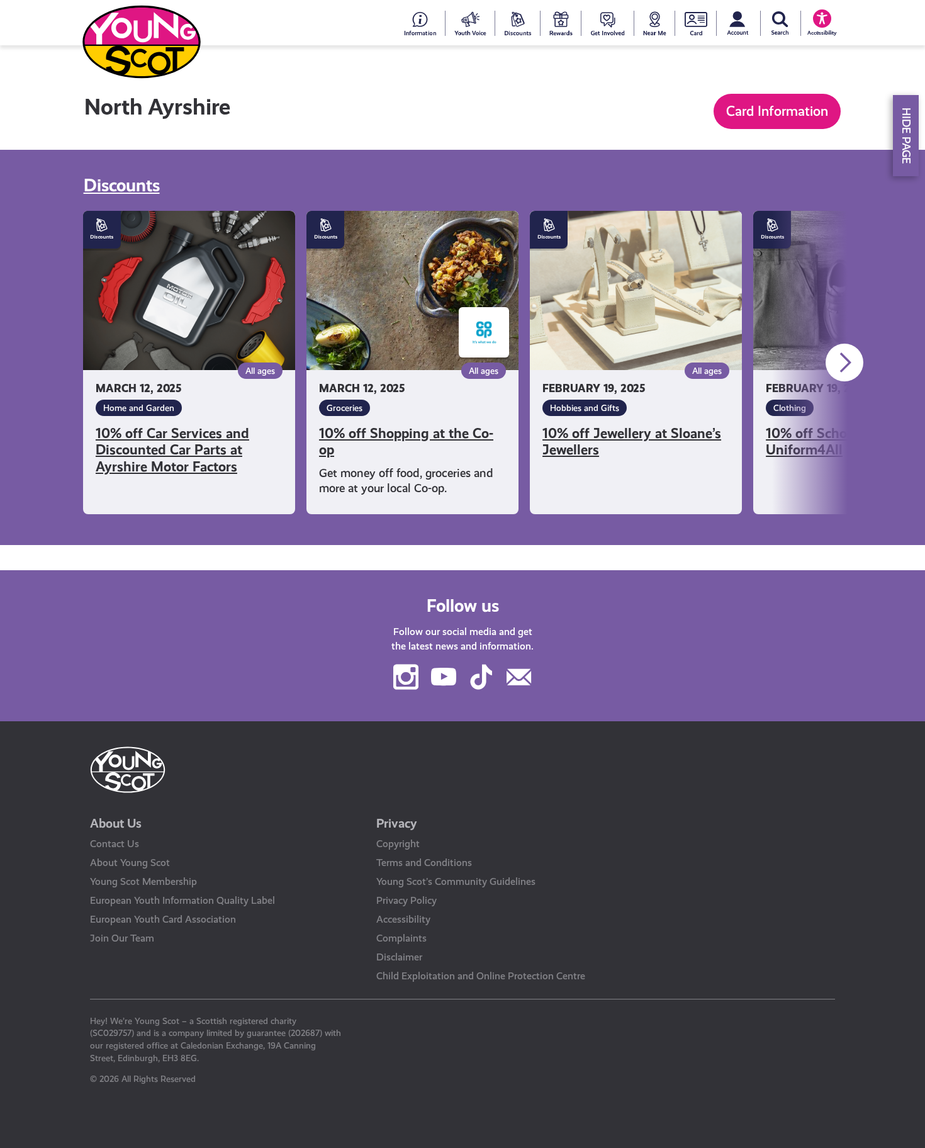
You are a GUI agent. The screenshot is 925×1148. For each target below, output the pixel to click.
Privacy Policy (406, 900)
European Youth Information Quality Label (182, 900)
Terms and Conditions (424, 863)
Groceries (344, 408)
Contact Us (114, 844)
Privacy (396, 823)
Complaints (401, 938)
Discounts (122, 185)
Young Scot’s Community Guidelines (455, 881)
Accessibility (403, 919)
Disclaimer (399, 957)
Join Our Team (122, 938)
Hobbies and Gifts (584, 408)
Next (844, 362)
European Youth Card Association (163, 919)
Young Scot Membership (143, 881)
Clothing (789, 408)
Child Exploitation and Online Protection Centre (480, 976)
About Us (116, 823)
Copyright (398, 844)
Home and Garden (138, 408)
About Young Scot (130, 863)
